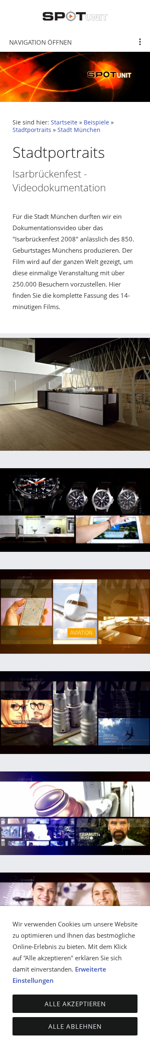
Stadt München (79, 130)
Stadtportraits (31, 130)
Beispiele (96, 122)
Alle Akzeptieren (75, 1004)
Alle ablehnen (75, 1026)
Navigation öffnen (40, 42)
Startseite (64, 122)
